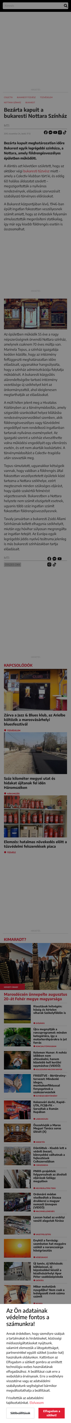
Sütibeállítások (20, 1413)
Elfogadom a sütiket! (51, 1413)
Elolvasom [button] (37, 1403)
